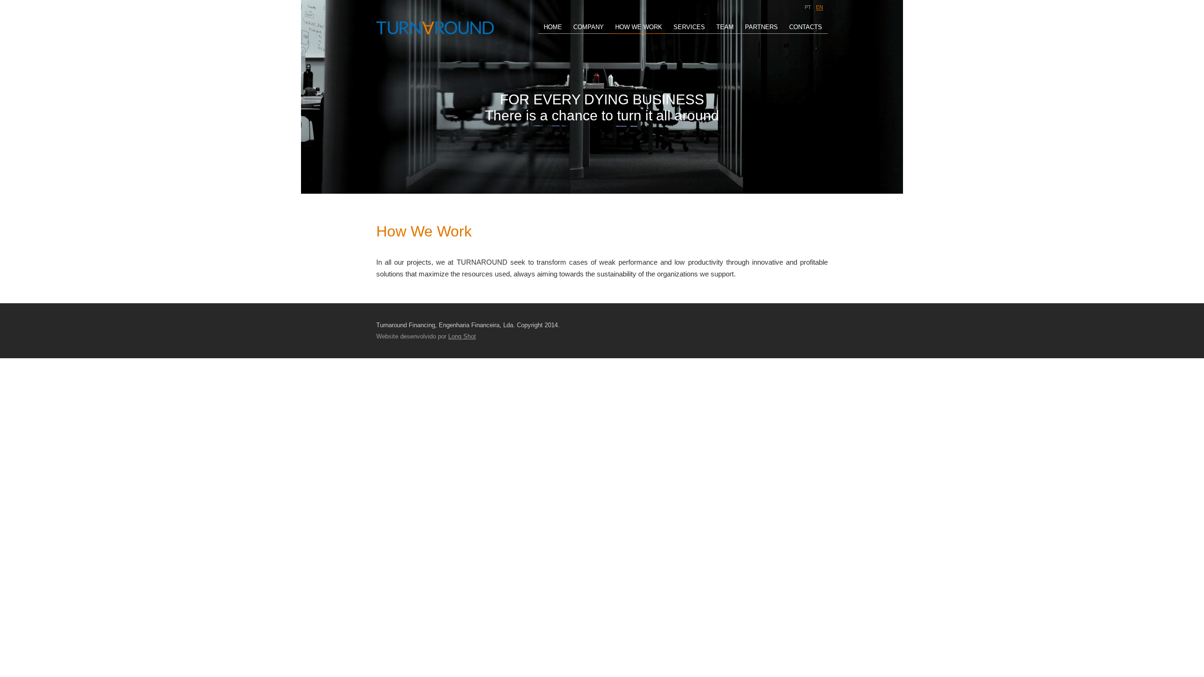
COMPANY (588, 27)
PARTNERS (761, 27)
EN (819, 7)
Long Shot (462, 336)
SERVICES (689, 27)
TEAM (725, 27)
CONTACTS (805, 27)
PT (808, 7)
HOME (553, 27)
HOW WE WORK (638, 27)
